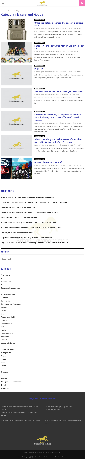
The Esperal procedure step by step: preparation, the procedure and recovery (29, 212)
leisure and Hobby (39, 19)
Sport (3, 375)
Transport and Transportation (12, 382)
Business (4, 298)
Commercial (5, 301)
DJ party (38, 69)
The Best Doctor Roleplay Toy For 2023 (58, 407)
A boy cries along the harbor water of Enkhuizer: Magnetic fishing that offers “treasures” (58, 141)
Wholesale (5, 388)
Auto (2, 285)
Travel (3, 385)
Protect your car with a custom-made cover (17, 233)
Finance (4, 320)
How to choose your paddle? (48, 162)
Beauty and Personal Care (10, 288)
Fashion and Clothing (8, 317)
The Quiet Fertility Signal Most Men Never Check (19, 207)
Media (3, 359)
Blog (3, 291)
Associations (6, 281)
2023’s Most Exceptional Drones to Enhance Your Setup (20, 420)
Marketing (4, 356)
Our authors (38, 457)
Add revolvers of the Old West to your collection (58, 92)
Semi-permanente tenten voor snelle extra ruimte (19, 217)
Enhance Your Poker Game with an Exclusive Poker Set (59, 47)
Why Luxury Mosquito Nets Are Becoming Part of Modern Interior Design (27, 238)
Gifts (3, 327)
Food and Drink (6, 324)
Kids (2, 346)
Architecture (5, 275)
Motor (3, 362)
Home (18, 457)
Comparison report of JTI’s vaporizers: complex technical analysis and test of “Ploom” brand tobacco (57, 117)
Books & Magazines (8, 294)
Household (5, 336)
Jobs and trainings (8, 343)
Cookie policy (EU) (27, 457)
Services (4, 369)
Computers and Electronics (11, 304)
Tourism (4, 379)
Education (4, 311)
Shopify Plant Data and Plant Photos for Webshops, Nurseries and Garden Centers (31, 227)
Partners (46, 457)
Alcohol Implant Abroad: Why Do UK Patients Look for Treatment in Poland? (29, 222)
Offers (3, 366)
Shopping (4, 372)
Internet (4, 340)
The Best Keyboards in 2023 (54, 410)
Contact (64, 457)
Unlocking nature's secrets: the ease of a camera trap (58, 24)
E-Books (4, 307)
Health (3, 330)
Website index (56, 457)
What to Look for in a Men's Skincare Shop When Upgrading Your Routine (27, 197)
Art (2, 278)
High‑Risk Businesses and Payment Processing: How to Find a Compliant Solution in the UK (34, 243)
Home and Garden (7, 333)
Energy (3, 314)
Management (6, 353)
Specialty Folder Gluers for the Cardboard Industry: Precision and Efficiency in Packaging (34, 202)
